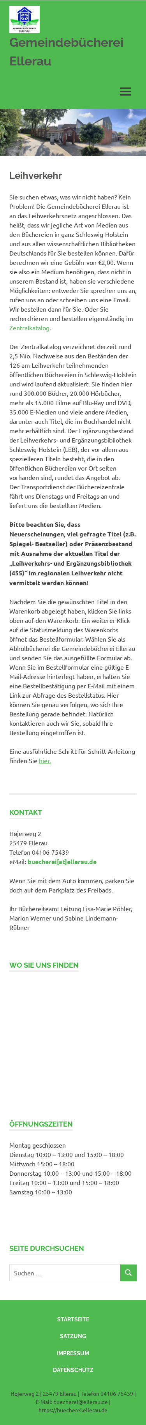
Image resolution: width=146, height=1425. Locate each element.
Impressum (73, 1353)
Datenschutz (73, 1370)
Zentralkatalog (29, 328)
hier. (45, 760)
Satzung (73, 1336)
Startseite (73, 1319)
